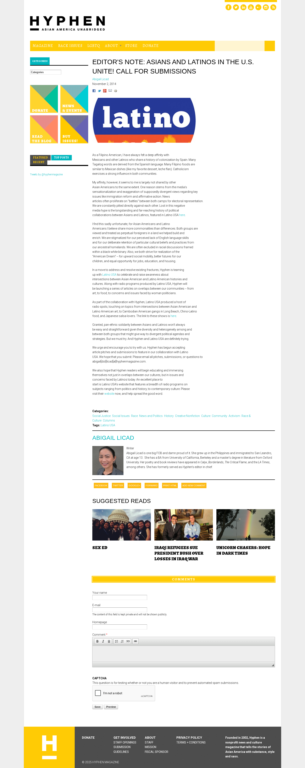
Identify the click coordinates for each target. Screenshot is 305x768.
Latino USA (109, 274)
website (109, 393)
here (182, 215)
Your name (99, 592)
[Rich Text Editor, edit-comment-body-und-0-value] (184, 653)
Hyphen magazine (49, 747)
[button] (97, 641)
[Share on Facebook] (94, 91)
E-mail (96, 605)
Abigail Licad (113, 438)
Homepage (99, 622)
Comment (99, 634)
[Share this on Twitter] (99, 91)
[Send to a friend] (110, 91)
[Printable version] (115, 91)
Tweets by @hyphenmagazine (46, 174)
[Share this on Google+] (104, 91)
